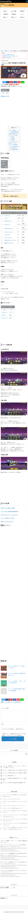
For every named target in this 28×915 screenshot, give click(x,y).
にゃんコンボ (14, 141)
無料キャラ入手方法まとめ (7, 521)
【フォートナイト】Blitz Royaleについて (12, 808)
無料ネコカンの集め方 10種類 (8, 508)
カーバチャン (4, 309)
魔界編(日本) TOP (5, 96)
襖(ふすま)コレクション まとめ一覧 (9, 514)
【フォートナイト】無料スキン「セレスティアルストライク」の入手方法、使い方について (15, 828)
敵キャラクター (12, 143)
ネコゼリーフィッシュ (8, 231)
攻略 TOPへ (6, 11)
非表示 (15, 127)
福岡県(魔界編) (14, 131)
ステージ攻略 (14, 702)
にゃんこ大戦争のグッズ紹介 (7, 518)
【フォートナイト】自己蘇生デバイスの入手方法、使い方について (15, 795)
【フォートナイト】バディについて (11, 799)
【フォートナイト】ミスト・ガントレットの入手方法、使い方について (15, 820)
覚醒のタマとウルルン (8, 242)
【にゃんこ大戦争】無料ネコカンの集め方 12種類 (14, 773)
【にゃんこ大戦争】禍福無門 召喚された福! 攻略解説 (16, 689)
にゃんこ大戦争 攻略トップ (9, 775)
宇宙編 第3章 (14, 14)
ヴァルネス (8, 57)
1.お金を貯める (14, 146)
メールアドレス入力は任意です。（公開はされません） (13, 728)
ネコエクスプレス (8, 237)
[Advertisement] (14, 35)
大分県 (3, 92)
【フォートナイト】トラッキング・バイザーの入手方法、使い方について (15, 815)
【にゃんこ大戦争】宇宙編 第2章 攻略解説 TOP (14, 782)
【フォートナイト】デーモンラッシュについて (14, 805)
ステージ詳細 (12, 130)
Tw (4, 82)
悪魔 (10, 315)
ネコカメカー (7, 234)
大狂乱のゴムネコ (8, 220)
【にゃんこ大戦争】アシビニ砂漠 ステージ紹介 (16, 666)
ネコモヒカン (7, 215)
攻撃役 (12, 138)
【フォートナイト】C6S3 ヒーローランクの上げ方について (15, 811)
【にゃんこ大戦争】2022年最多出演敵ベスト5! (16, 674)
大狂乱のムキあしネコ (8, 228)
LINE (23, 82)
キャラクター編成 (13, 135)
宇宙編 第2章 (5, 14)
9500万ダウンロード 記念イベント (11, 55)
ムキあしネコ (7, 224)
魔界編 (19, 702)
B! (15, 82)
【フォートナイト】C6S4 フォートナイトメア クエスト (15, 802)
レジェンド (22, 14)
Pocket (19, 82)
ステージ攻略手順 (13, 144)
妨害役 (12, 139)
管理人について (14, 17)
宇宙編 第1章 (22, 11)
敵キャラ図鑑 (14, 11)
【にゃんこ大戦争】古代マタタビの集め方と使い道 (15, 770)
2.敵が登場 (13, 147)
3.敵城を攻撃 (14, 149)
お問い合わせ (22, 17)
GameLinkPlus (5, 1)
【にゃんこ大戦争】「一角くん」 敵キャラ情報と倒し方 (16, 682)
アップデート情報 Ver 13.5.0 (8, 54)
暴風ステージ (5, 17)
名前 (2, 724)
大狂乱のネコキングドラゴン (10, 240)
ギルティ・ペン (5, 317)
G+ (11, 82)
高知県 (7, 92)
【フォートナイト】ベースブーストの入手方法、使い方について (15, 824)
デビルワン (4, 315)
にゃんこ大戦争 (6, 702)
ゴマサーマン (4, 312)
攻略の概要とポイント (14, 133)
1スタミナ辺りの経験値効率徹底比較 (9, 511)
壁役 (12, 136)
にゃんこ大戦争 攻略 (9, 5)
